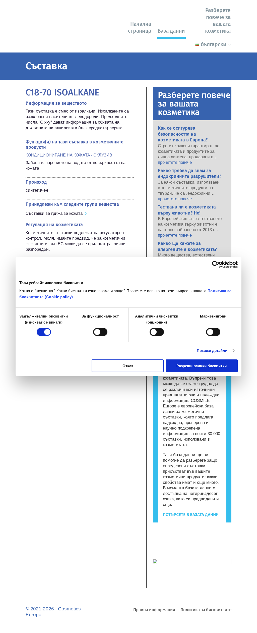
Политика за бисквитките (205, 610)
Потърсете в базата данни (191, 514)
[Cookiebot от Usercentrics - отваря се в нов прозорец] (216, 264)
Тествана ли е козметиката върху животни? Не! (187, 210)
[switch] (100, 332)
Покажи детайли (212, 350)
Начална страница (139, 27)
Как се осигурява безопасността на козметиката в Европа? (183, 134)
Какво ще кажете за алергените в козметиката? (187, 246)
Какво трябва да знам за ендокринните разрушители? (189, 173)
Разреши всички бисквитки (201, 365)
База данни (171, 31)
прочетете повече (175, 162)
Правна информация (154, 610)
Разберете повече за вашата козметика (218, 20)
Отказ (127, 365)
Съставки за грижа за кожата (54, 213)
